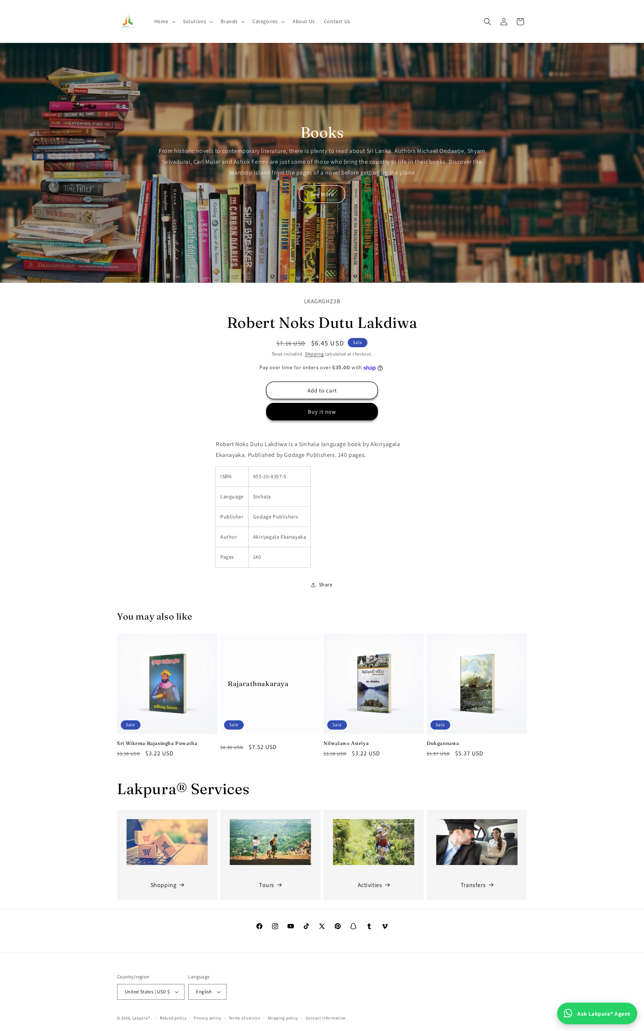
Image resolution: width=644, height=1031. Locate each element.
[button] (164, 21)
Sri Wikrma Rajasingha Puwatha (157, 743)
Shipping (314, 354)
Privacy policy (207, 1018)
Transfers (473, 885)
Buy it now (322, 411)
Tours (266, 885)
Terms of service (244, 1018)
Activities (370, 885)
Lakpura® (141, 1018)
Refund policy (173, 1018)
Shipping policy (283, 1018)
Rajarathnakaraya (258, 683)
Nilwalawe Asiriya (346, 743)
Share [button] (326, 584)
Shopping (164, 885)
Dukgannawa (443, 743)
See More (322, 194)
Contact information (326, 1018)
